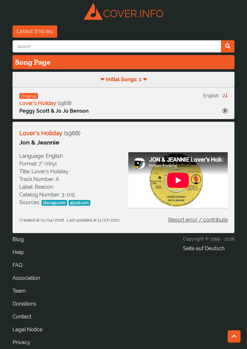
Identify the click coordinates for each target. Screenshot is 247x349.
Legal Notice (27, 329)
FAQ (18, 265)
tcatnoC (22, 317)
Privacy (21, 342)
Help (18, 252)
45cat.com (79, 203)
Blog (18, 239)
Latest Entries (35, 31)
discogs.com (54, 203)
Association (26, 278)
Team (19, 291)
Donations (24, 304)
